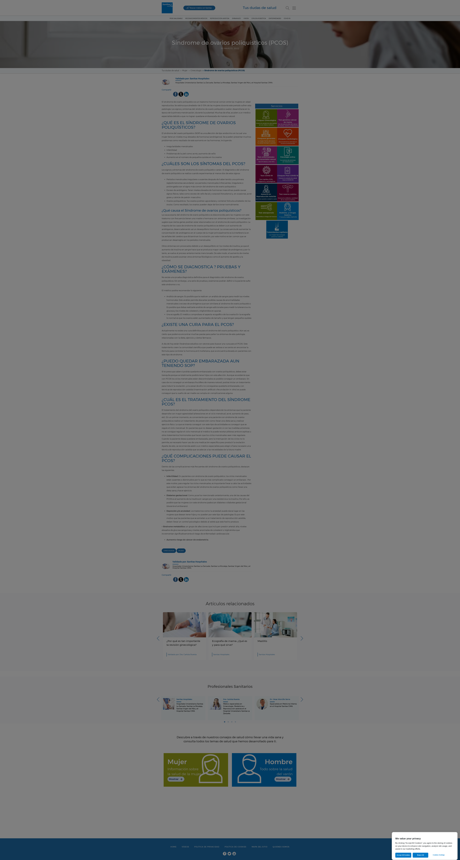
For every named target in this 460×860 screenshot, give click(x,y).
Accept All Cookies (403, 855)
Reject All (420, 855)
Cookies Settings (439, 855)
